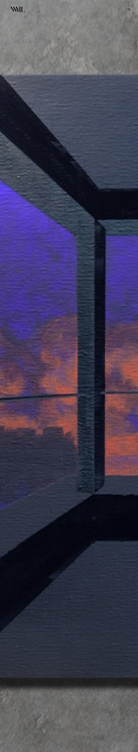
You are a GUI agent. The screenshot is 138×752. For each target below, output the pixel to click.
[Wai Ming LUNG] (17, 9)
